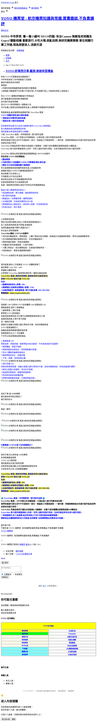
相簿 (7, 55)
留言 (27, 544)
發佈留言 (5, 577)
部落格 (8, 58)
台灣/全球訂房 (72, 637)
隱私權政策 (62, 691)
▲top (3, 558)
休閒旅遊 (20, 51)
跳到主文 (5, 30)
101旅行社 (72, 631)
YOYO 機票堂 (7, 531)
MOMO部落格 (72, 645)
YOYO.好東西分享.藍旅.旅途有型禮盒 (29, 71)
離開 (13, 719)
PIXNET (30, 691)
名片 (7, 61)
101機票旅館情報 (72, 648)
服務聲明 (71, 691)
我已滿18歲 (6, 719)
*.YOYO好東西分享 (24, 554)
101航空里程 (72, 654)
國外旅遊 (19, 551)
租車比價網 (72, 640)
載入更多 (5, 563)
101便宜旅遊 (72, 651)
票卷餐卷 (72, 643)
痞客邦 (22, 544)
